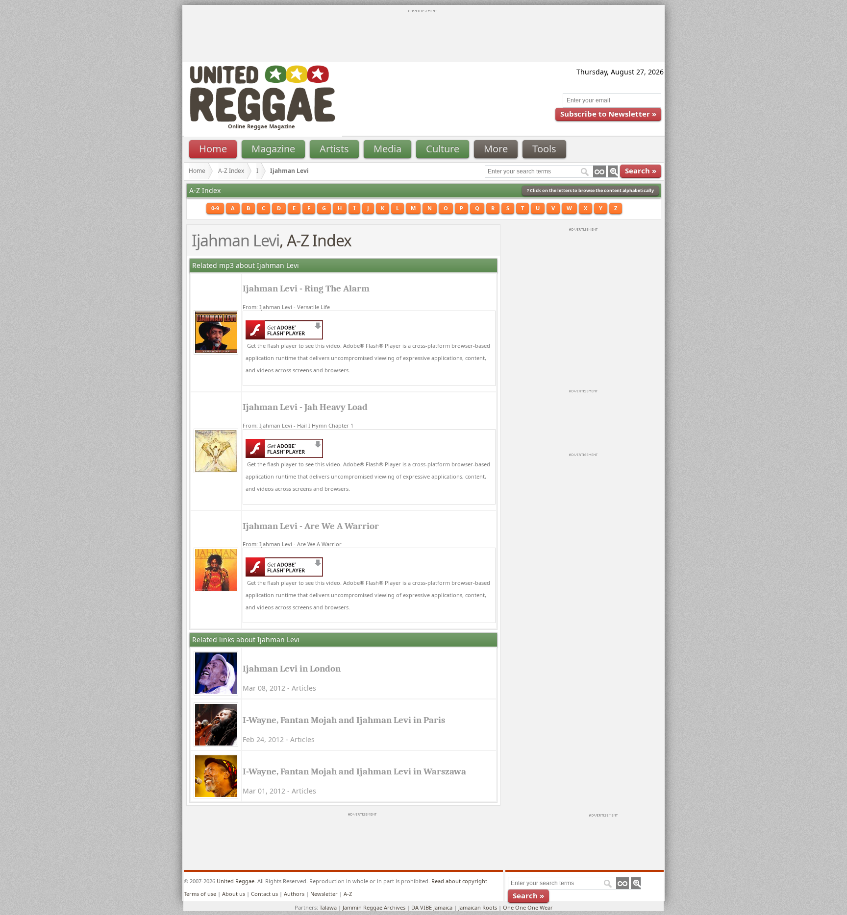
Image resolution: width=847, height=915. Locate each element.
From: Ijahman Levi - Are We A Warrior (292, 544)
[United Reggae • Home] (262, 119)
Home (213, 148)
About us (233, 893)
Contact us (264, 893)
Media (387, 148)
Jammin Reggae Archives (374, 907)
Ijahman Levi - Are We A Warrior (311, 526)
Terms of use (200, 893)
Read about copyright (459, 881)
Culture (442, 148)
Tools (544, 148)
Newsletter (324, 893)
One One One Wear (528, 907)
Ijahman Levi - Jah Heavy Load (305, 407)
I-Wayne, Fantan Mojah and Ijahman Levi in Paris (344, 720)
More (496, 148)
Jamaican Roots (477, 907)
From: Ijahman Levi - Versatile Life (286, 307)
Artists (334, 148)
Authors (294, 893)
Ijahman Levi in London (292, 668)
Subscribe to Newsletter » (608, 114)
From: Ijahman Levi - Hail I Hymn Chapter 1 (298, 425)
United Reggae (235, 881)
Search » (640, 170)
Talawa (328, 907)
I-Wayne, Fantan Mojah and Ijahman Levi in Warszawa (354, 771)
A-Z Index (231, 171)
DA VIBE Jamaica (431, 907)
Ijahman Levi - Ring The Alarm (306, 288)
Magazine (273, 148)
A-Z (348, 893)
